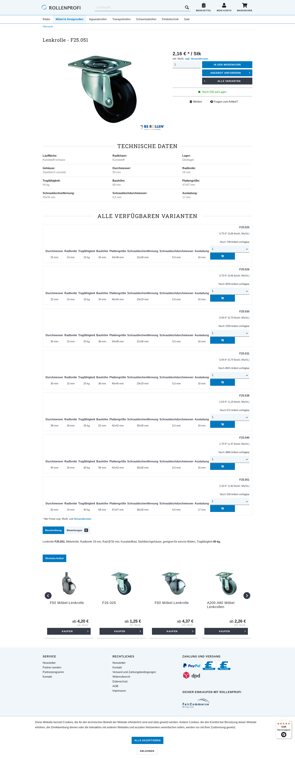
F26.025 (109, 603)
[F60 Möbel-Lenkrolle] (173, 583)
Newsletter (49, 662)
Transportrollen (121, 19)
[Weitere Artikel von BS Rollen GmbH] (152, 128)
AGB (115, 686)
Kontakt (47, 676)
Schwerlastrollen (146, 19)
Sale (187, 19)
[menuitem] (142, 7)
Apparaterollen (98, 19)
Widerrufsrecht (121, 676)
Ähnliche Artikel (54, 558)
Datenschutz (120, 681)
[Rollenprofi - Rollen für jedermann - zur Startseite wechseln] (67, 7)
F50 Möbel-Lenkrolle (67, 603)
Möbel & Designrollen (69, 19)
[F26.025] (121, 583)
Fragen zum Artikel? (225, 101)
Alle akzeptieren (147, 740)
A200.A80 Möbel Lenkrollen (221, 605)
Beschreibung (53, 530)
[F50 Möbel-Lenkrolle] (69, 583)
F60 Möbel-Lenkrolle (172, 603)
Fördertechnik (170, 19)
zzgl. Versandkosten (196, 58)
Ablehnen (147, 751)
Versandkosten (82, 518)
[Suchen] (187, 7)
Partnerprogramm (53, 672)
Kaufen (67, 631)
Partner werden (52, 667)
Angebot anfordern (225, 72)
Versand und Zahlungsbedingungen (134, 672)
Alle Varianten (229, 81)
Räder (46, 19)
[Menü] (289, 722)
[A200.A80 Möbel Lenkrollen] (226, 583)
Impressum (119, 690)
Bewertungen (77, 530)
